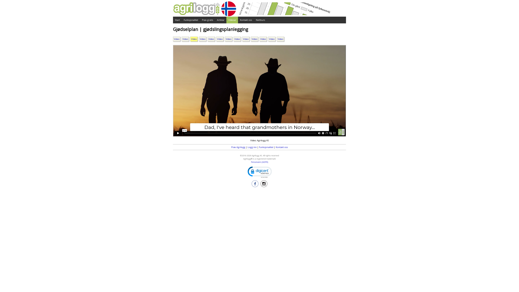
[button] (259, 172)
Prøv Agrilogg (238, 147)
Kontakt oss (246, 20)
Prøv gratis (207, 20)
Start (177, 20)
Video (176, 39)
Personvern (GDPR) (259, 162)
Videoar (232, 20)
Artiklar (220, 20)
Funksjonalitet (191, 20)
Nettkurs (260, 20)
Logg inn (252, 147)
